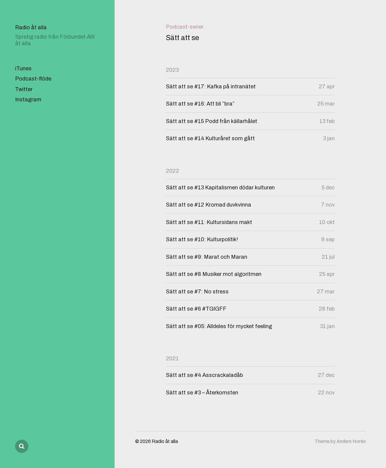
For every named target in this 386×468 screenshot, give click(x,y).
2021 (172, 359)
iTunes (23, 68)
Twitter (24, 89)
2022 (172, 171)
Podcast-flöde (33, 79)
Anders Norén (351, 441)
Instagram (28, 99)
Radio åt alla (31, 27)
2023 (172, 70)
